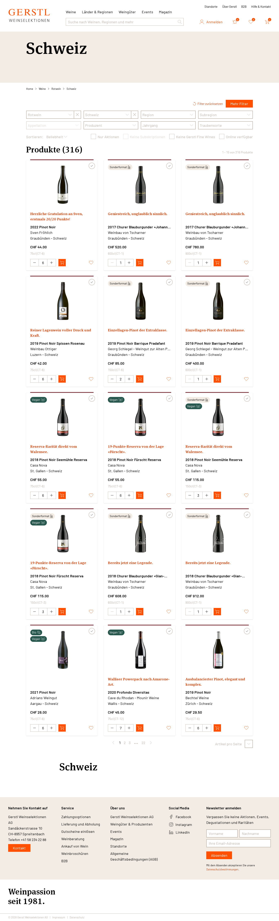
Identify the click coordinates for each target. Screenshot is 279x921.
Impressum (58, 917)
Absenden (219, 855)
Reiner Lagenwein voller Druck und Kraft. (60, 333)
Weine (42, 88)
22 (143, 742)
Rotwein (56, 88)
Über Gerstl (229, 6)
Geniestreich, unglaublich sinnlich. (137, 213)
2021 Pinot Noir (43, 692)
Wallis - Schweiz (121, 703)
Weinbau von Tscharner (127, 232)
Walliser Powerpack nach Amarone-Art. (139, 682)
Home (29, 88)
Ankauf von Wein (74, 846)
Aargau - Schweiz (44, 703)
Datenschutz (77, 917)
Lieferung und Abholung (80, 824)
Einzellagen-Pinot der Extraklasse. (137, 330)
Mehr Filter (239, 103)
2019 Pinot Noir (198, 692)
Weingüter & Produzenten (131, 824)
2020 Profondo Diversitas (128, 692)
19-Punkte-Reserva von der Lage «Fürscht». (136, 449)
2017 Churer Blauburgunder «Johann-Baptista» (138, 227)
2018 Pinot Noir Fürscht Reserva (134, 459)
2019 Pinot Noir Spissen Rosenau (57, 343)
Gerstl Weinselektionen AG (132, 816)
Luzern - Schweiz (44, 354)
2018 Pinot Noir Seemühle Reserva (58, 459)
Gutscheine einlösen (78, 831)
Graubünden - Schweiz (48, 238)
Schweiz (71, 88)
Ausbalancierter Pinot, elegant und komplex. (215, 682)
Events (147, 12)
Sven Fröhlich (41, 232)
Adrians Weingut (43, 697)
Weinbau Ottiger (43, 349)
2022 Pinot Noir (43, 227)
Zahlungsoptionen (76, 816)
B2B (244, 6)
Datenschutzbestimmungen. (222, 869)
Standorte (211, 6)
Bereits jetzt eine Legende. (130, 562)
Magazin (165, 12)
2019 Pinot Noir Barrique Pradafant (136, 343)
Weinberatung (72, 839)
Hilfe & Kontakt (261, 6)
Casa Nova (38, 465)
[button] (179, 21)
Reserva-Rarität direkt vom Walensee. (53, 449)
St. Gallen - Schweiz (46, 471)
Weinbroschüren (74, 853)
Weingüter (127, 12)
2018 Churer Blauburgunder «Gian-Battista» (136, 576)
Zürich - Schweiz (198, 703)
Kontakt (19, 848)
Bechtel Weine (197, 697)
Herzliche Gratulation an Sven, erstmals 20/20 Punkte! (56, 216)
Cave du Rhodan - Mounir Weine (133, 697)
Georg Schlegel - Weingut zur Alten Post (139, 349)
